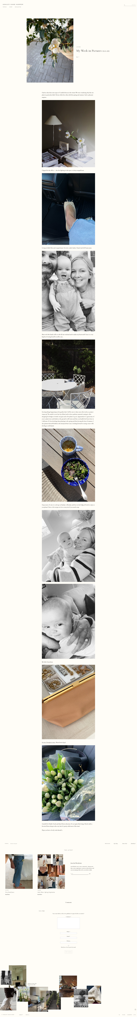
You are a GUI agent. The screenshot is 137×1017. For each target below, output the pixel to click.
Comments (68, 902)
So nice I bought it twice (48, 742)
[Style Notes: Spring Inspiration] (51, 871)
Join (89, 873)
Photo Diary (13, 843)
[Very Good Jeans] (19, 871)
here (64, 742)
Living (78, 46)
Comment (68, 916)
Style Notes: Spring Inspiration (46, 892)
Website (68, 941)
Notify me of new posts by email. (68, 947)
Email (68, 936)
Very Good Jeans (9, 892)
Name (68, 931)
